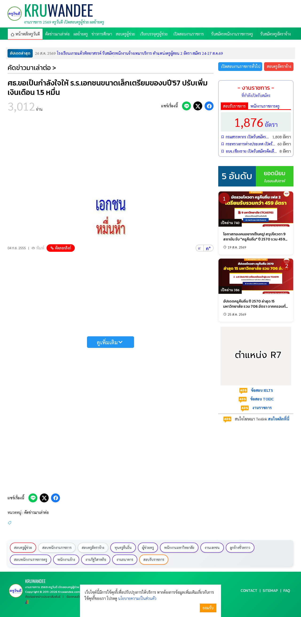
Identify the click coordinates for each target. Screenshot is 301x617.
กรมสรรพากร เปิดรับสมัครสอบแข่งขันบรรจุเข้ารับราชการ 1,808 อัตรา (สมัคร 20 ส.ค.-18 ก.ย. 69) (248, 136)
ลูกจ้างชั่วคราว (240, 547)
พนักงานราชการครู (265, 106)
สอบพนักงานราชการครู (30, 559)
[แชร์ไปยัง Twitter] (197, 105)
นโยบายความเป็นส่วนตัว (137, 598)
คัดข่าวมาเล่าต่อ (36, 512)
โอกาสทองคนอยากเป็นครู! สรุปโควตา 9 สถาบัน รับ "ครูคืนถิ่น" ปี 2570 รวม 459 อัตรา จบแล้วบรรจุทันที (254, 239)
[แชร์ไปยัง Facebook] (209, 105)
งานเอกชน (212, 547)
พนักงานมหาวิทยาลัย (179, 547)
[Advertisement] (111, 155)
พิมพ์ (40, 247)
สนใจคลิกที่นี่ (278, 418)
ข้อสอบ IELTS (262, 390)
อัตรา (256, 122)
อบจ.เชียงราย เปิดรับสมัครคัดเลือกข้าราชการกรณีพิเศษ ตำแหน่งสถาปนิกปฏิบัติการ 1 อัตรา (251, 151)
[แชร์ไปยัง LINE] (186, 105)
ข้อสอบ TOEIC (262, 398)
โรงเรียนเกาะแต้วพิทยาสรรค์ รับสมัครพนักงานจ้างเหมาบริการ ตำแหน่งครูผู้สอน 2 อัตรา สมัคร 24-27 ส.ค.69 (129, 53)
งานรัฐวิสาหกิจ (95, 559)
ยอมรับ (208, 607)
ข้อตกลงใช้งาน (76, 596)
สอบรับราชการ (234, 106)
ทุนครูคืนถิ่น (123, 547)
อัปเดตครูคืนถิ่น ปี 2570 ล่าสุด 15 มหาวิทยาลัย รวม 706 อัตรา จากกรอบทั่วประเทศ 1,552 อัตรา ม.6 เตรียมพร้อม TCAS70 (255, 309)
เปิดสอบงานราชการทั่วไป (240, 66)
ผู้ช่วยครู (148, 547)
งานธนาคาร (124, 559)
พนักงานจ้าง (66, 559)
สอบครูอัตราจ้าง (279, 66)
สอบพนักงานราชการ (56, 547)
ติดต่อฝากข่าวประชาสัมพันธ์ (42, 596)
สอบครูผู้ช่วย (23, 547)
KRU (35, 581)
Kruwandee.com (69, 592)
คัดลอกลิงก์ (63, 247)
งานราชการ (262, 407)
